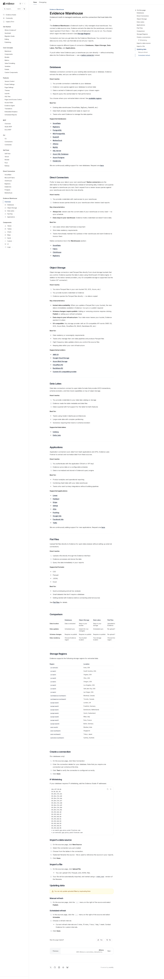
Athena (55, 144)
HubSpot (56, 499)
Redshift (56, 137)
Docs (35, 2)
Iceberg (56, 432)
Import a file (141, 46)
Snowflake (57, 123)
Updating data (141, 49)
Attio (54, 509)
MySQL (55, 147)
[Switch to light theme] (22, 4)
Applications (141, 25)
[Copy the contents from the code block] (107, 789)
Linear (55, 495)
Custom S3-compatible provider (65, 372)
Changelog (42, 2)
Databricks (57, 161)
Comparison (141, 31)
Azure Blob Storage (60, 361)
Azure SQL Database (60, 154)
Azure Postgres (58, 157)
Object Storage (142, 19)
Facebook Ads (58, 519)
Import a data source (144, 43)
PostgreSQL (57, 130)
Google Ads (57, 516)
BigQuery (56, 127)
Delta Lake (57, 435)
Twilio (55, 523)
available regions (95, 98)
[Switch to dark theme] (25, 4)
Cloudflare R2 (58, 365)
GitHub (55, 506)
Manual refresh (143, 52)
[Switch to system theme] (20, 4)
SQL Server (57, 151)
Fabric (55, 249)
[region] (81, 630)
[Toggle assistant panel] (24, 9)
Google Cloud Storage (61, 358)
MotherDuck (57, 140)
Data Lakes (140, 22)
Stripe (55, 502)
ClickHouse (57, 252)
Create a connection (143, 37)
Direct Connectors (143, 16)
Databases (140, 13)
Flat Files (56, 602)
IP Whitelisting (142, 40)
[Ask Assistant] (110, 789)
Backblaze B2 (58, 368)
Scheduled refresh (144, 55)
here (102, 165)
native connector (87, 55)
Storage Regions (84, 34)
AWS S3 (56, 355)
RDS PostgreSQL (59, 134)
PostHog (56, 512)
